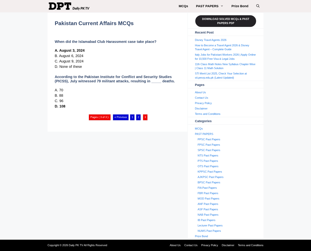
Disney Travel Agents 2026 (210, 39)
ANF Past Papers (208, 203)
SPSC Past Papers (209, 150)
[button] (257, 6)
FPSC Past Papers (209, 144)
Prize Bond (239, 6)
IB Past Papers (206, 220)
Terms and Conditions (207, 113)
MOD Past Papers (208, 198)
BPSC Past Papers (209, 182)
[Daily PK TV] (70, 6)
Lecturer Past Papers (210, 225)
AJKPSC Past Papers (211, 177)
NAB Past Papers (208, 214)
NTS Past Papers (208, 155)
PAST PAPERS (207, 6)
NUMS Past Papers (209, 230)
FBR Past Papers (208, 193)
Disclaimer (201, 108)
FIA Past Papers (207, 187)
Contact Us (201, 97)
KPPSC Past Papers (210, 171)
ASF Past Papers (208, 209)
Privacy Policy (203, 103)
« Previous (120, 117)
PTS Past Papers (208, 160)
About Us (200, 92)
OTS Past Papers (208, 166)
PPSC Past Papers (209, 139)
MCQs (183, 6)
